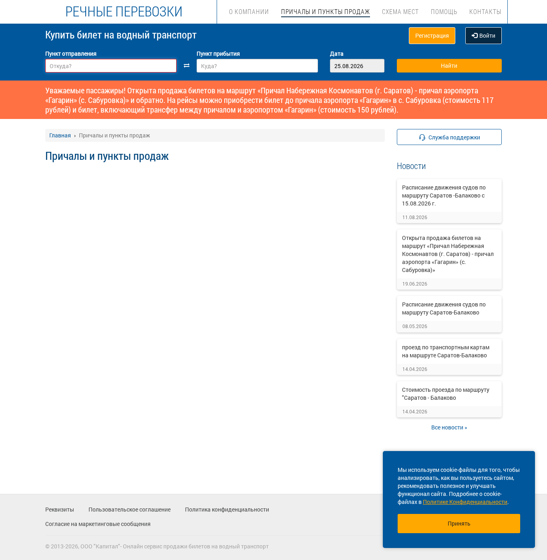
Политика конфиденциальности (227, 509)
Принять (459, 523)
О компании (249, 11)
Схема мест (400, 11)
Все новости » (449, 427)
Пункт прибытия (218, 53)
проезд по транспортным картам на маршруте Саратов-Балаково (445, 351)
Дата (337, 53)
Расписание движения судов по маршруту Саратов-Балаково (444, 308)
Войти (487, 35)
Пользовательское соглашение (129, 509)
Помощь (444, 11)
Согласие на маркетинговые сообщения (98, 524)
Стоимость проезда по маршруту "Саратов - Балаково (445, 393)
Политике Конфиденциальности (465, 502)
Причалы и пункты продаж (325, 11)
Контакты (485, 11)
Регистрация (432, 35)
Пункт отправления (71, 53)
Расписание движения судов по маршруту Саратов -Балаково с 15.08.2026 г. (444, 195)
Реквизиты (59, 509)
